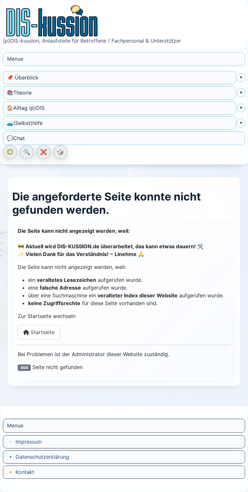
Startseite (42, 332)
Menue (15, 59)
